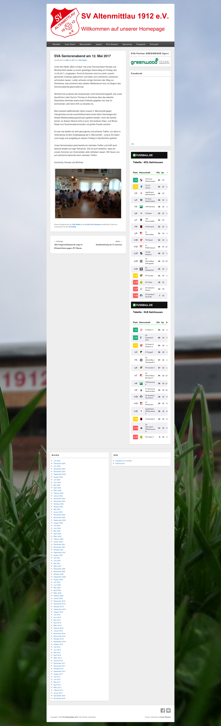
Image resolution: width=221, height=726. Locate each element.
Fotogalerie (140, 44)
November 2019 (59, 603)
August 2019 (58, 612)
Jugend (99, 44)
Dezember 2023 (59, 498)
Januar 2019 (58, 630)
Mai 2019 (57, 620)
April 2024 (57, 487)
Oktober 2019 (59, 606)
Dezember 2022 (59, 514)
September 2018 (60, 641)
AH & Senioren (112, 44)
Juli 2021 (57, 558)
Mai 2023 (57, 509)
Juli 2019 (57, 614)
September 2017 (60, 671)
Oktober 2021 (59, 550)
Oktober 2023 (59, 504)
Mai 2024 (57, 485)
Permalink (72, 227)
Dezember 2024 (59, 469)
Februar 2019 (58, 628)
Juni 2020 (57, 585)
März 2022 (57, 536)
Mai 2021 (57, 563)
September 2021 (60, 552)
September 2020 (60, 577)
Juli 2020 (57, 582)
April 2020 (57, 590)
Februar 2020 (58, 595)
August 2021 (58, 555)
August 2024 (58, 477)
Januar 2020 (58, 598)
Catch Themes (165, 717)
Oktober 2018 (59, 639)
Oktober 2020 (59, 574)
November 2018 (59, 636)
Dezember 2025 (59, 463)
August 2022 (58, 523)
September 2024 (60, 474)
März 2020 (57, 593)
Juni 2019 (57, 617)
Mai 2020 (57, 587)
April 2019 (57, 622)
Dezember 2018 (59, 633)
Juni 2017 (57, 679)
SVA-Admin (83, 60)
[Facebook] (163, 710)
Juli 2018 (57, 647)
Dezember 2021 (59, 544)
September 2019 (60, 609)
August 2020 (58, 579)
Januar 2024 (58, 496)
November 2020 (59, 571)
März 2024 (57, 490)
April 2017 (57, 684)
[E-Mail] (168, 710)
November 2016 (59, 698)
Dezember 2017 (59, 663)
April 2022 (57, 533)
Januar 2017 (58, 693)
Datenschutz (120, 463)
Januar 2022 (58, 541)
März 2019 (57, 625)
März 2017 (57, 687)
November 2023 (59, 501)
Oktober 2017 (59, 668)
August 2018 (58, 644)
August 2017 (58, 674)
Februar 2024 (58, 493)
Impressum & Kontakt (123, 460)
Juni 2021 (57, 560)
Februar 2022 (58, 539)
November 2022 (59, 517)
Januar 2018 (58, 660)
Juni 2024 (57, 482)
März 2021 (57, 566)
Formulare (154, 44)
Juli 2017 (57, 676)
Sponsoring (127, 44)
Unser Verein (70, 44)
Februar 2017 (58, 690)
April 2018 (57, 655)
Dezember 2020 (59, 568)
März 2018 (57, 658)
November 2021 (59, 547)
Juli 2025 (57, 466)
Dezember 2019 (59, 601)
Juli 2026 (57, 460)
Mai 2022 (57, 531)
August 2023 (58, 506)
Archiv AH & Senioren (93, 224)
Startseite (56, 44)
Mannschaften (85, 44)
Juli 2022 (57, 525)
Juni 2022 (57, 528)
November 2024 (59, 471)
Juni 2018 (57, 649)
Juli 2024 (57, 479)
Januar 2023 (58, 512)
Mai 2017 (57, 682)
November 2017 (59, 666)
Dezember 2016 (59, 695)
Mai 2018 (57, 652)
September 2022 (60, 520)
